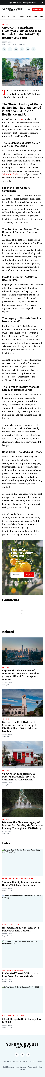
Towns (21, 16)
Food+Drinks (39, 16)
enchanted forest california (14, 970)
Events (39, 1061)
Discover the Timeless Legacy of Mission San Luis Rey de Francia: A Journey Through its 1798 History (22, 825)
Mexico (20, 119)
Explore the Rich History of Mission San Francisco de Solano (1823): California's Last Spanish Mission (21, 675)
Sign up (6, 1061)
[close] (42, 2)
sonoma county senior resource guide (17, 879)
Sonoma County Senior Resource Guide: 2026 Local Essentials (21, 884)
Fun (13, 16)
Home (12, 1061)
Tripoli (23, 1069)
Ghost (40, 1067)
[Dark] (26, 10)
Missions (5, 24)
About (18, 1061)
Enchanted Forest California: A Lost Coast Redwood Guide (20, 975)
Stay (29, 16)
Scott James (7, 42)
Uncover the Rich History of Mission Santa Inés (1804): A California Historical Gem (18, 776)
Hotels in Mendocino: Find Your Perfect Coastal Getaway (20, 929)
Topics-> (5, 16)
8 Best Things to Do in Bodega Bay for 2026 (21, 1021)
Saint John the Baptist (12, 174)
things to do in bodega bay (13, 1016)
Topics (32, 1061)
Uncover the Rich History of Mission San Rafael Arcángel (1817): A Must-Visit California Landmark (19, 727)
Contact (25, 1061)
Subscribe (37, 9)
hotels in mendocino (10, 924)
